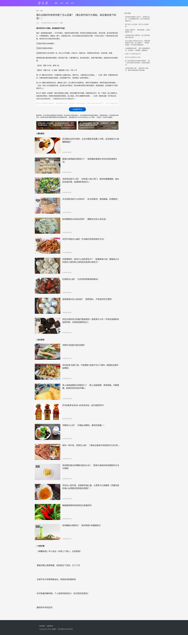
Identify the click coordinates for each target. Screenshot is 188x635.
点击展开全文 (77, 109)
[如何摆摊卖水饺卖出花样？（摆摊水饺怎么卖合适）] (47, 226)
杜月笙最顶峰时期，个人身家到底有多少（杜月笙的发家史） (63, 593)
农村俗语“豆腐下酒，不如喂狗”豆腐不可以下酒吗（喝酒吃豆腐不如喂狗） (90, 366)
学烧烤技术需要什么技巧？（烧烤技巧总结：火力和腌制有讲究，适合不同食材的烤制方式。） (137, 19)
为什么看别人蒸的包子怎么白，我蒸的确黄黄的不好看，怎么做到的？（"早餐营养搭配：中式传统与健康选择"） (137, 43)
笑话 (67, 3)
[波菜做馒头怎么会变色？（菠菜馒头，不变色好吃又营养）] (47, 306)
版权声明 (50, 626)
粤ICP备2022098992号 (65, 629)
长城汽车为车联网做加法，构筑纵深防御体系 (56, 579)
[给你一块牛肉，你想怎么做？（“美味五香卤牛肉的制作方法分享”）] (47, 452)
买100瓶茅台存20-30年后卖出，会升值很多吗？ (83, 405)
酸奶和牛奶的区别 (44, 607)
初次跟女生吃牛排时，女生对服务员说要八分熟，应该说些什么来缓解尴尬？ (90, 140)
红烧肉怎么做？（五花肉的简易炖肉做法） (80, 279)
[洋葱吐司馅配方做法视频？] (47, 352)
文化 (61, 3)
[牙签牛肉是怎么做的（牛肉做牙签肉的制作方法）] (47, 246)
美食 (61, 23)
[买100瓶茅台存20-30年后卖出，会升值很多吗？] (47, 412)
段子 (72, 3)
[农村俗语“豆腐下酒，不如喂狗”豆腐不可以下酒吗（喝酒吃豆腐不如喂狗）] (47, 372)
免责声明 (42, 626)
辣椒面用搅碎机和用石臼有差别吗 (77, 505)
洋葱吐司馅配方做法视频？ (74, 345)
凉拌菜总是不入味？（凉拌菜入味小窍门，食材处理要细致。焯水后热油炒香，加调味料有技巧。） (90, 180)
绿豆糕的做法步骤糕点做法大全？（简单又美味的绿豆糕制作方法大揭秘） (90, 466)
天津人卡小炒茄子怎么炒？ (133, 54)
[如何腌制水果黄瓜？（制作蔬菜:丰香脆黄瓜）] (47, 532)
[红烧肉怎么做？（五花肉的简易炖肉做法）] (47, 286)
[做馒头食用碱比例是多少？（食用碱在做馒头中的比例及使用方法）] (47, 166)
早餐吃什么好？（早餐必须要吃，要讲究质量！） (83, 425)
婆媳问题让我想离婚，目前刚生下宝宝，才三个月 (58, 565)
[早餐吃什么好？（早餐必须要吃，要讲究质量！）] (47, 432)
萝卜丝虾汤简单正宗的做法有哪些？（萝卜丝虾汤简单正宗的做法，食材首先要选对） (137, 63)
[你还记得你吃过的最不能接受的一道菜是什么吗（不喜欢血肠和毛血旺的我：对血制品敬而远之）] (47, 326)
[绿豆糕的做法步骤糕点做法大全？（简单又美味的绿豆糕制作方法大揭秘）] (47, 472)
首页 (56, 3)
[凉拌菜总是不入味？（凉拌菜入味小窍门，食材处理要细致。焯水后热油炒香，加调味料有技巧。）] (47, 186)
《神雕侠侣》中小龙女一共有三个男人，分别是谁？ (59, 551)
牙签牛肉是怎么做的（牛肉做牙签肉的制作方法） (83, 239)
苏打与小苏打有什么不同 (132, 57)
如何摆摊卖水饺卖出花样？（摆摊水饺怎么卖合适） (84, 219)
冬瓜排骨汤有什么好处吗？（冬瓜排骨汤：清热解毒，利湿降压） (90, 199)
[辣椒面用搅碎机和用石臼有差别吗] (47, 512)
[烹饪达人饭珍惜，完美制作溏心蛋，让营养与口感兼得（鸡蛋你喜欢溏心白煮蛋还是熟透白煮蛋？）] (47, 492)
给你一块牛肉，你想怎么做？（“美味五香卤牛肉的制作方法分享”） (91, 445)
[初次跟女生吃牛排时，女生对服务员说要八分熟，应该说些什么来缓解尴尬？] (47, 145)
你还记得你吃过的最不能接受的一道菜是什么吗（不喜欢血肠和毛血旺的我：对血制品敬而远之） (90, 320)
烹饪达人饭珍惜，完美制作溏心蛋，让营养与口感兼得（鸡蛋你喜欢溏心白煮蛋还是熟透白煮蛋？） (90, 486)
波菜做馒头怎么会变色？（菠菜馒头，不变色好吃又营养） (87, 299)
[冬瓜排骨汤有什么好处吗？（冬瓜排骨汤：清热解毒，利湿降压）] (47, 206)
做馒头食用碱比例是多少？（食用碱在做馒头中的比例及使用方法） (89, 160)
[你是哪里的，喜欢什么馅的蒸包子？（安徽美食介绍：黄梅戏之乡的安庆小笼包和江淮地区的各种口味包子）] (47, 266)
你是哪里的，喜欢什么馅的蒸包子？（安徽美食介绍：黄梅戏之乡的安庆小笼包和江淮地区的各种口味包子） (90, 260)
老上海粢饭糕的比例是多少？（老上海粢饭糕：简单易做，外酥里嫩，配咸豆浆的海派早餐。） (90, 386)
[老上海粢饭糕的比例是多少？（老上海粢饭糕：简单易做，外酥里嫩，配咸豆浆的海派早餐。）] (47, 392)
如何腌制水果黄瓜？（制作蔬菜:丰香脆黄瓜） (82, 525)
